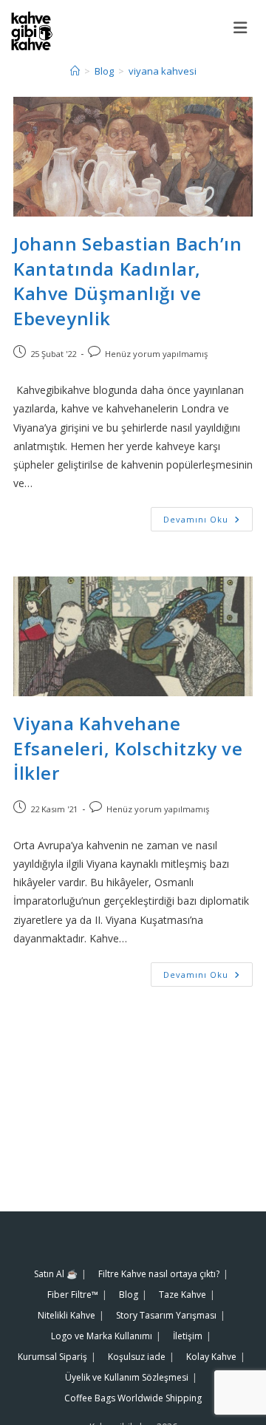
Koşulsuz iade (137, 1356)
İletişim (187, 1336)
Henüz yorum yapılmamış (156, 353)
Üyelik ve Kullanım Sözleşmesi (126, 1377)
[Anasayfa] (75, 71)
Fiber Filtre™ (72, 1294)
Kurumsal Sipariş (52, 1356)
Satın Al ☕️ (56, 1274)
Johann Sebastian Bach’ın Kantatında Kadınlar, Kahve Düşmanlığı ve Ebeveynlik (127, 280)
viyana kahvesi (163, 71)
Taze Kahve (182, 1294)
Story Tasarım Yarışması (166, 1315)
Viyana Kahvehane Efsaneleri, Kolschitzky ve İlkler (128, 748)
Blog (128, 1294)
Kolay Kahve (211, 1356)
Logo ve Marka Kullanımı (101, 1336)
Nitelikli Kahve (66, 1315)
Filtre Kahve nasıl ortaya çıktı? (158, 1274)
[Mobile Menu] (244, 27)
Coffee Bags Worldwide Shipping (133, 1398)
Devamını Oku (208, 516)
